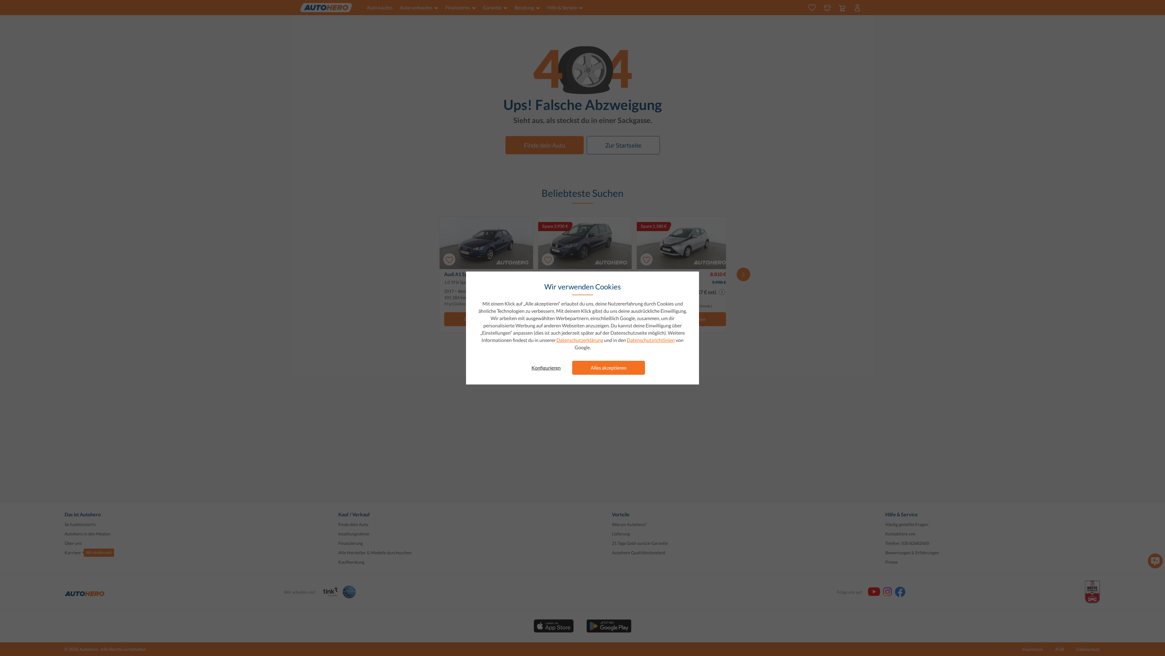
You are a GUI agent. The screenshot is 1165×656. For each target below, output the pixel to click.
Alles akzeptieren (608, 368)
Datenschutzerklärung (579, 340)
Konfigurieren (546, 368)
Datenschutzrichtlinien (651, 340)
